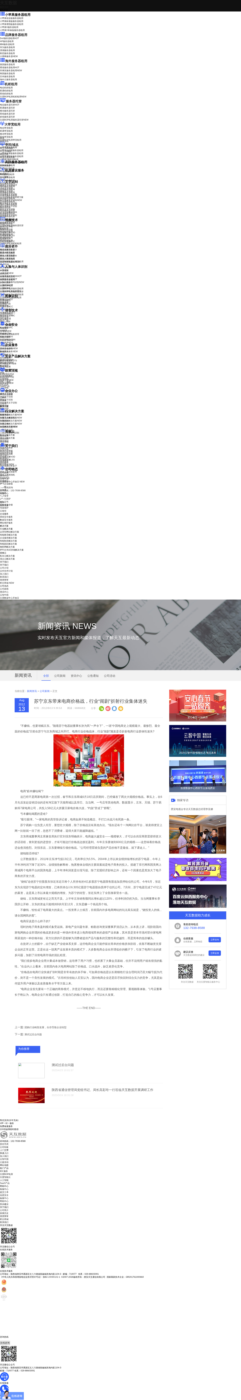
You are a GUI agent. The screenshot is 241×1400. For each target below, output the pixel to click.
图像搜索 (4, 302)
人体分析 (6, 273)
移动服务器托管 (7, 111)
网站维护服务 (6, 523)
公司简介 (4, 1210)
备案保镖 (6, 383)
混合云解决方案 (7, 438)
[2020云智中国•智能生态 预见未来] (197, 756)
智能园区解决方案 (8, 544)
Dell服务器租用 (9, 38)
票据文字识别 (6, 191)
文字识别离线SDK (8, 212)
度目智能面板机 (10, 262)
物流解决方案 (9, 426)
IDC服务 (4, 1171)
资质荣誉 (4, 461)
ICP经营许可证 (7, 374)
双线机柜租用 (6, 93)
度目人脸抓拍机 (7, 259)
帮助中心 (4, 493)
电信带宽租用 (6, 128)
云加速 (3, 400)
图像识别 (6, 299)
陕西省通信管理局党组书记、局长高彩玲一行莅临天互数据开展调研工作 (102, 1090)
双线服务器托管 (7, 114)
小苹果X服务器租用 (9, 27)
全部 (46, 675)
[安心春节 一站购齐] (197, 721)
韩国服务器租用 (7, 73)
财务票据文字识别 (8, 206)
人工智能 (4, 177)
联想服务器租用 (7, 53)
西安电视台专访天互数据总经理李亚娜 (192, 809)
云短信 (3, 403)
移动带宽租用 (6, 134)
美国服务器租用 (7, 64)
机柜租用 (11, 84)
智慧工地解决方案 (11, 423)
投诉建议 (4, 1204)
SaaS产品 (5, 386)
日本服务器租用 (7, 76)
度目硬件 (11, 246)
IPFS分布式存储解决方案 (12, 550)
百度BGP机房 (6, 1174)
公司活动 (109, 675)
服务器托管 (14, 101)
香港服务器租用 (9, 67)
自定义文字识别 (7, 209)
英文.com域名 (6, 148)
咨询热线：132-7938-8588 (13, 490)
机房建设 (4, 174)
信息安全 (4, 1195)
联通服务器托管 (7, 108)
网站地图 (4, 1165)
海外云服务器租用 (8, 79)
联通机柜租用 (6, 90)
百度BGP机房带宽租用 (10, 140)
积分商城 (7, 464)
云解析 (3, 397)
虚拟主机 (4, 154)
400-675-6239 (7, 1340)
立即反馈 (214, 953)
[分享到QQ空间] (120, 708)
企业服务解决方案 (8, 538)
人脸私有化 (5, 288)
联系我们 (4, 458)
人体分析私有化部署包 (10, 291)
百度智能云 (5, 1177)
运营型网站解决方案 (9, 532)
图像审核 (4, 305)
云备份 (3, 511)
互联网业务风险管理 (9, 334)
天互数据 (8, 2)
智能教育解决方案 (8, 535)
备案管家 (6, 380)
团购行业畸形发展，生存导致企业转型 (46, 1027)
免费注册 (4, 505)
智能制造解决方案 (8, 541)
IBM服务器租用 (7, 44)
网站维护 (6, 363)
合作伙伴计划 (6, 452)
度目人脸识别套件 (8, 256)
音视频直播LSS (7, 235)
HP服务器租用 (7, 41)
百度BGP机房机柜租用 (13, 96)
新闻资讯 (32, 691)
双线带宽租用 (6, 137)
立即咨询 (214, 939)
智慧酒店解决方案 (11, 414)
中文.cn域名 (5, 151)
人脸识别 (4, 270)
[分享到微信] (101, 708)
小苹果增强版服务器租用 (11, 24)
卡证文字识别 (6, 188)
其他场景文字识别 (8, 215)
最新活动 (4, 7)
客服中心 (4, 1189)
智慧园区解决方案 (11, 420)
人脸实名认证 (8, 279)
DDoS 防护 (5, 165)
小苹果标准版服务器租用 (11, 21)
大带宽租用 (12, 124)
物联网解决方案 (7, 547)
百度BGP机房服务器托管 (14, 120)
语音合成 (4, 317)
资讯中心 (4, 475)
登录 (2, 502)
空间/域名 (12, 144)
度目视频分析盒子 (8, 250)
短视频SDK (5, 238)
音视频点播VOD (7, 232)
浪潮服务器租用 (7, 50)
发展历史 (4, 1213)
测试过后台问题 (33, 1034)
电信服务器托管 (9, 105)
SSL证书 (6, 340)
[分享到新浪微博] (107, 708)
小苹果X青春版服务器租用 (12, 30)
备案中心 (4, 1198)
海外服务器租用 (16, 61)
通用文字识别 (8, 185)
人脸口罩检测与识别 (12, 282)
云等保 (5, 331)
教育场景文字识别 (8, 203)
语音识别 (6, 314)
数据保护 (4, 366)
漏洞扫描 (6, 360)
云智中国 (4, 478)
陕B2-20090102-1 (51, 1277)
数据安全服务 (9, 351)
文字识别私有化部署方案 (11, 197)
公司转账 (4, 1147)
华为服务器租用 (7, 47)
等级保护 (4, 328)
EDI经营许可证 (7, 377)
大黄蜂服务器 (9, 56)
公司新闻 (4, 472)
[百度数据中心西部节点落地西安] (197, 791)
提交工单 (4, 1192)
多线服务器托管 (7, 117)
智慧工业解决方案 (11, 417)
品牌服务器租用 (16, 35)
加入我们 (4, 455)
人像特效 (6, 285)
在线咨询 (5, 1343)
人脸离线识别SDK (11, 276)
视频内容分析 (6, 223)
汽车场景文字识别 (8, 194)
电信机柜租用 (6, 87)
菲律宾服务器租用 (11, 70)
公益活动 (4, 1162)
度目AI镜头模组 (7, 253)
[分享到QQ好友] (114, 708)
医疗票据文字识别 (11, 200)
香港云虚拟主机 (7, 157)
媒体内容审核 (6, 226)
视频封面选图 (6, 229)
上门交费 (4, 1150)
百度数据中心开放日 (12, 481)
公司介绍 (4, 449)
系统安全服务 (9, 348)
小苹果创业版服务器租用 (11, 18)
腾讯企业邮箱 (6, 394)
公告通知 (93, 675)
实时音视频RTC (7, 241)
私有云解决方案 (7, 435)
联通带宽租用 (6, 131)
